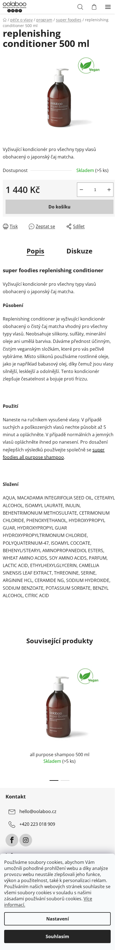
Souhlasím (57, 936)
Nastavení (57, 919)
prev (5, 689)
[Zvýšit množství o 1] (109, 190)
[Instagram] (25, 840)
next (113, 689)
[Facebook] (12, 840)
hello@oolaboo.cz (37, 811)
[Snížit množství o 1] (81, 190)
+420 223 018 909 (37, 824)
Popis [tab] (35, 250)
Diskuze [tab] (79, 250)
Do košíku (59, 207)
